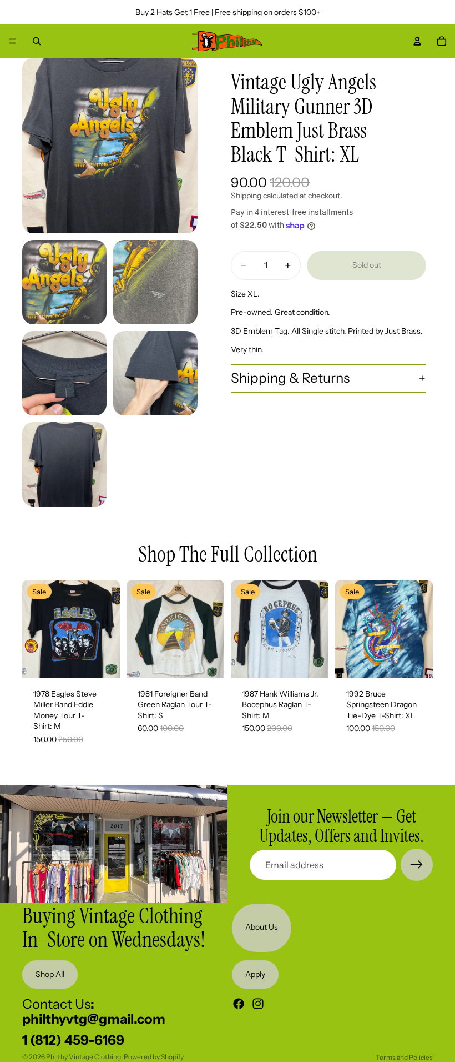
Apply (255, 974)
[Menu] (13, 41)
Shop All (50, 974)
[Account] (417, 41)
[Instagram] (258, 1003)
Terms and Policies (404, 1057)
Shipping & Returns (290, 378)
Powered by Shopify (154, 1057)
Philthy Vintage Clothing (83, 1057)
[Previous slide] (34, 629)
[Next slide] (107, 629)
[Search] (36, 41)
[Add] (103, 660)
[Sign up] (417, 865)
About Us (261, 927)
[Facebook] (238, 1003)
